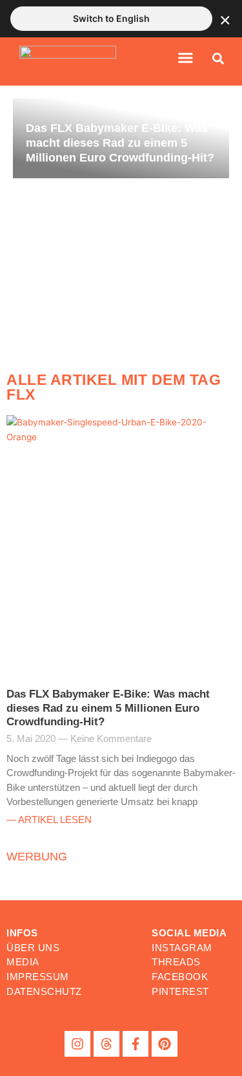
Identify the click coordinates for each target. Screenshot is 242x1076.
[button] (186, 58)
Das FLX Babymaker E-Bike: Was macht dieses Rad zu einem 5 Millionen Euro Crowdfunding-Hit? (108, 708)
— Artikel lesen (49, 819)
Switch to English (111, 18)
